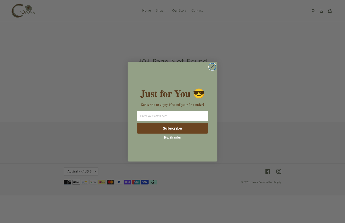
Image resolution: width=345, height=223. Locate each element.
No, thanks (172, 137)
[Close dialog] (212, 66)
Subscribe (172, 128)
